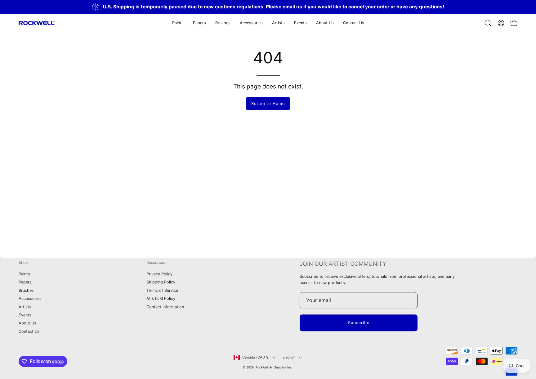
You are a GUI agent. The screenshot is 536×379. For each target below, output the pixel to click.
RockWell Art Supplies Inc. (274, 367)
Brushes (26, 290)
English (289, 357)
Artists (25, 307)
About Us (27, 323)
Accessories (30, 298)
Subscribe (358, 322)
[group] (268, 7)
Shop (23, 262)
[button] (199, 23)
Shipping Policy (160, 282)
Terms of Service (162, 290)
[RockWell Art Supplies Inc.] (37, 23)
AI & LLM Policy (160, 298)
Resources (155, 262)
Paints (24, 274)
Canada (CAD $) (256, 357)
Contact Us (29, 331)
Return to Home (268, 103)
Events (25, 315)
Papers (25, 282)
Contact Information (165, 307)
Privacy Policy (159, 274)
